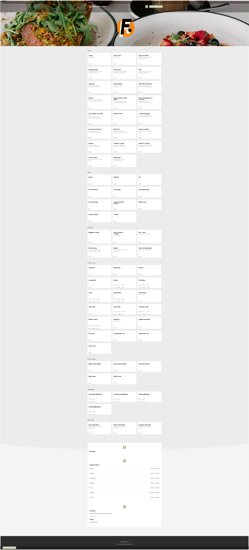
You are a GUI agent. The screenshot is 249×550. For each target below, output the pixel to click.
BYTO (127, 542)
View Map (93, 516)
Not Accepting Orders (156, 6)
